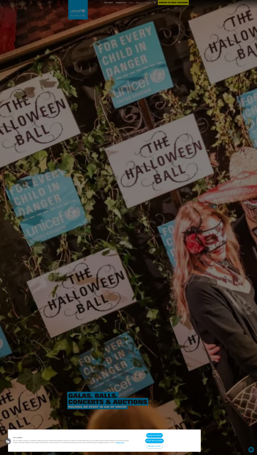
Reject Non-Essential (154, 441)
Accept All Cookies (154, 435)
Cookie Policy (120, 442)
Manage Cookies (154, 446)
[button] (8, 441)
